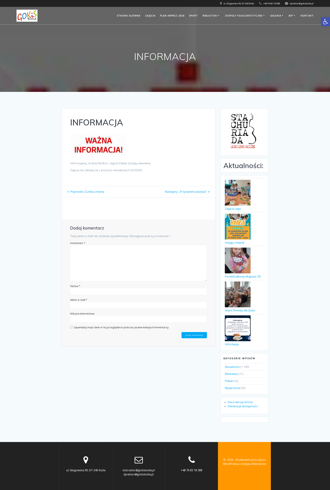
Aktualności (232, 367)
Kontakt (307, 15)
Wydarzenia (232, 388)
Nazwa (75, 286)
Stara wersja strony (240, 402)
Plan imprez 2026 (172, 15)
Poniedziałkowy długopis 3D (243, 276)
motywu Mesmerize (253, 464)
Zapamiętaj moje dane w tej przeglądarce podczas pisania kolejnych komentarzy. (121, 327)
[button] (325, 21)
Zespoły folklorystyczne (244, 15)
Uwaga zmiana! (234, 242)
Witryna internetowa (82, 313)
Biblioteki (210, 15)
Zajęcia (150, 15)
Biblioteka (231, 374)
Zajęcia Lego (233, 209)
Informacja (232, 344)
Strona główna (128, 15)
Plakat (229, 381)
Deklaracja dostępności (242, 406)
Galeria (275, 15)
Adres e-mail (78, 299)
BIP (291, 15)
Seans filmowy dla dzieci (240, 310)
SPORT (193, 15)
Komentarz (77, 243)
